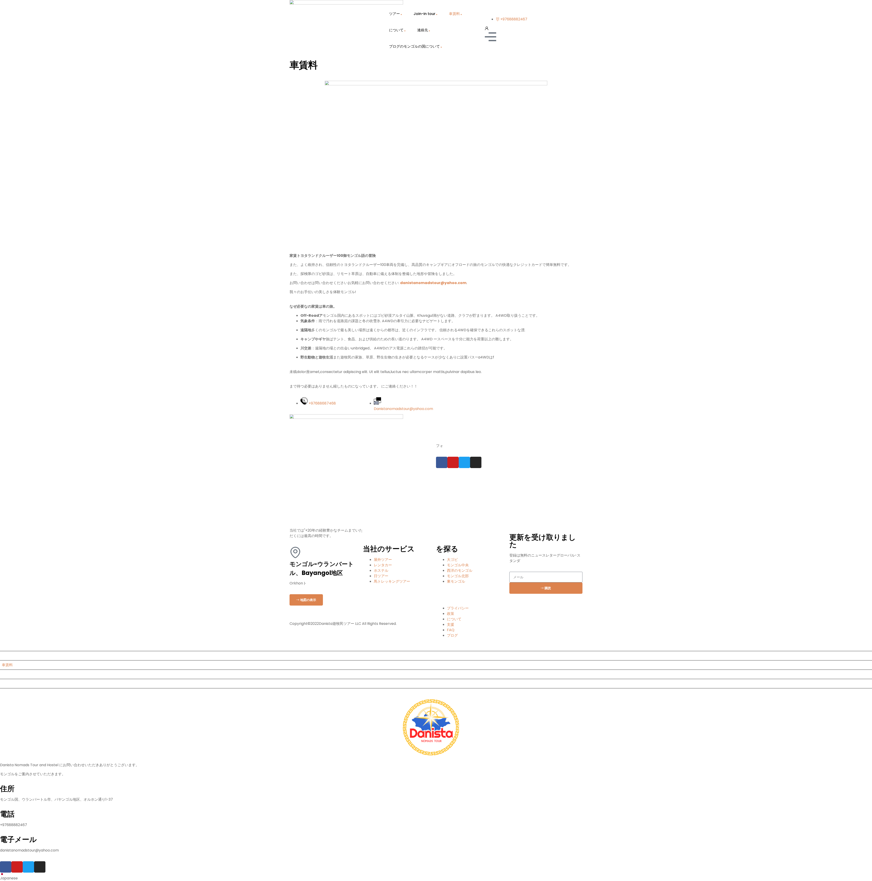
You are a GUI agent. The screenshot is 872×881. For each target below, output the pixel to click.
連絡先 (422, 30)
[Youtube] (453, 462)
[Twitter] (464, 462)
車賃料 (454, 13)
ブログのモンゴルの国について (414, 46)
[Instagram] (475, 462)
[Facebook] (441, 462)
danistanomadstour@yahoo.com (433, 282)
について (396, 30)
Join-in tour (424, 13)
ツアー (394, 13)
